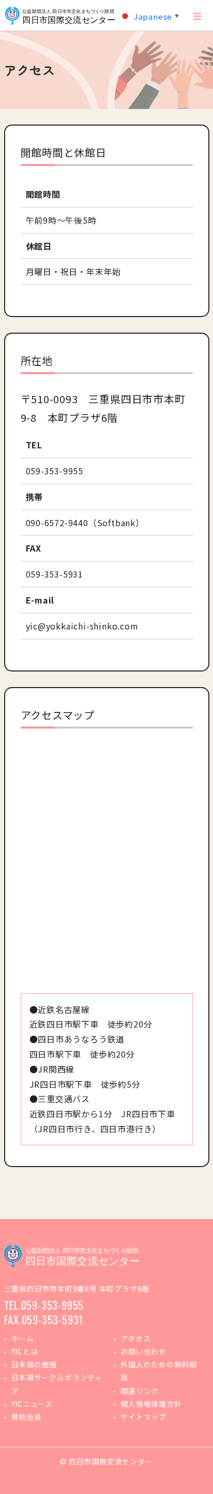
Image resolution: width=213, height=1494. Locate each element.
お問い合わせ (143, 1351)
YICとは (24, 1351)
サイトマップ (143, 1416)
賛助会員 (26, 1416)
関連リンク (139, 1391)
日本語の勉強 (34, 1364)
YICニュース (32, 1404)
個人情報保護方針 (150, 1404)
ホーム (22, 1338)
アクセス (135, 1338)
